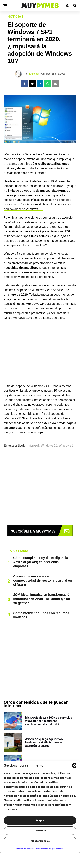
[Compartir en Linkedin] (40, 83)
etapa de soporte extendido (22, 159)
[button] (74, 765)
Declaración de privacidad (49, 849)
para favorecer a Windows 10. (23, 209)
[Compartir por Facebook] (24, 83)
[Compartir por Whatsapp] (47, 83)
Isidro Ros (34, 74)
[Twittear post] (32, 83)
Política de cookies (25, 849)
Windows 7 (66, 445)
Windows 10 (49, 445)
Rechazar (40, 830)
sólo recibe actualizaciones (50, 163)
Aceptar (40, 820)
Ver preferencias (40, 841)
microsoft (33, 445)
